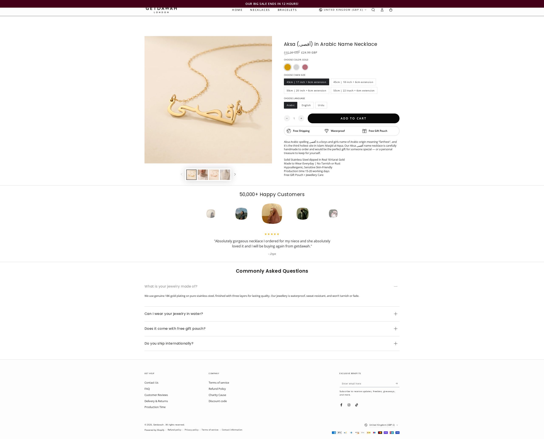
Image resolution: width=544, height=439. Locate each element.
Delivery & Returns (156, 401)
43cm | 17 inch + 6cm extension (306, 82)
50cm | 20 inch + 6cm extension (306, 91)
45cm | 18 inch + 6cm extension (353, 82)
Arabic (291, 106)
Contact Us (151, 382)
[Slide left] (181, 174)
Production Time (155, 407)
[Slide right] (235, 174)
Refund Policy (217, 389)
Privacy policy (191, 429)
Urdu (322, 106)
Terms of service (219, 382)
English (307, 106)
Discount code (218, 401)
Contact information (232, 429)
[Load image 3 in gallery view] (214, 175)
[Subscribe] (398, 383)
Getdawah (158, 424)
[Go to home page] (161, 10)
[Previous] (203, 213)
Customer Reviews (156, 395)
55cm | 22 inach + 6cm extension (354, 91)
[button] (373, 10)
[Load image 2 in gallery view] (203, 175)
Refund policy (174, 429)
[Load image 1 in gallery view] (191, 175)
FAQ (147, 389)
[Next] (340, 213)
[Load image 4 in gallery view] (225, 175)
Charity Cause (217, 395)
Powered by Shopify (154, 430)
